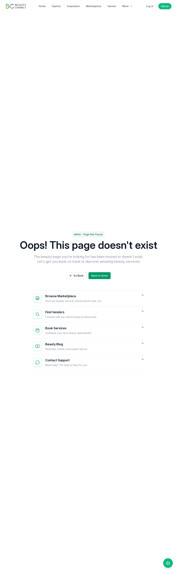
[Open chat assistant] (168, 563)
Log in (149, 6)
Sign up (165, 6)
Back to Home (99, 275)
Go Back (78, 275)
